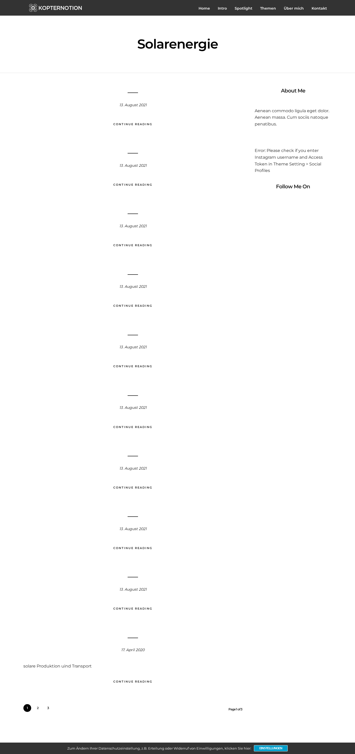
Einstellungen (270, 748)
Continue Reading (132, 124)
